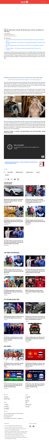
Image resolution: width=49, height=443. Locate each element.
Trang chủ (6, 396)
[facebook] (8, 179)
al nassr (38, 172)
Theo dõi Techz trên (8, 36)
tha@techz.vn (20, 418)
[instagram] (11, 179)
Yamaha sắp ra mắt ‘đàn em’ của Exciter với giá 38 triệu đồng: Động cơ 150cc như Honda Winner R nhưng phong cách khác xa (35, 318)
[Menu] (44, 2)
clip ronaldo (10, 172)
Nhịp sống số (6, 218)
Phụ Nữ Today (7, 398)
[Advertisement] (24, 68)
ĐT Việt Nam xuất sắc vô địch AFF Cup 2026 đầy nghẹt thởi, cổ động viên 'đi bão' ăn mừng (13, 365)
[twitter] (5, 179)
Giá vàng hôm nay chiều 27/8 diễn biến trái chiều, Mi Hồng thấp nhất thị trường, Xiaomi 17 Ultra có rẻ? (13, 222)
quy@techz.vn (9, 416)
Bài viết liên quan (7, 38)
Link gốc (5, 169)
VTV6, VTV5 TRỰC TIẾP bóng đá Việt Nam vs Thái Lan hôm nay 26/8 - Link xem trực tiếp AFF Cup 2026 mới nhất (13, 385)
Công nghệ (27, 396)
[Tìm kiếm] (41, 2)
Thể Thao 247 (28, 404)
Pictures (7, 406)
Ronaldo (7, 175)
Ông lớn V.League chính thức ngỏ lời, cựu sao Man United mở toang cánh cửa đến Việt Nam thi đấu (35, 222)
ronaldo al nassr (29, 172)
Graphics (7, 408)
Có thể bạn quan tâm (11, 299)
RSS (26, 402)
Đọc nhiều (7, 346)
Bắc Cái (8, 33)
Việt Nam (27, 218)
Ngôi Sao (27, 400)
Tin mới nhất (8, 183)
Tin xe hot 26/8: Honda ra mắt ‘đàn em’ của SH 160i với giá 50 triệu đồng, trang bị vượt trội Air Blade (34, 339)
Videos (6, 404)
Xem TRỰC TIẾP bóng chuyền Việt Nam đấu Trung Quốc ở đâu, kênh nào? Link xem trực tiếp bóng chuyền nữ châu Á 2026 (13, 242)
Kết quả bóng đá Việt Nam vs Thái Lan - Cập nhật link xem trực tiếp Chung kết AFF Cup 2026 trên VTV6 (35, 365)
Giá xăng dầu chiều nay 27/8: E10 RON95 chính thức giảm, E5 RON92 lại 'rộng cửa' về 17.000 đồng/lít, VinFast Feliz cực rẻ (35, 201)
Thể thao (5, 28)
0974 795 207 (14, 418)
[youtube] (15, 179)
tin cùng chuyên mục (12, 253)
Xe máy (26, 315)
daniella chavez (19, 172)
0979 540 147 (11, 415)
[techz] (24, 1)
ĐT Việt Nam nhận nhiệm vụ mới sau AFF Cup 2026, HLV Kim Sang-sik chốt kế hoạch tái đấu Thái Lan (13, 292)
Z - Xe (26, 398)
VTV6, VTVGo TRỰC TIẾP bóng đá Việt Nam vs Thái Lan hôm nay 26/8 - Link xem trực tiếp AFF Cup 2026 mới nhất (35, 385)
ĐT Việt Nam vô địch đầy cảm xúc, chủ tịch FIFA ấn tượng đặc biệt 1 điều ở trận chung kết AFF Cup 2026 (13, 339)
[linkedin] (18, 179)
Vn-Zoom (27, 406)
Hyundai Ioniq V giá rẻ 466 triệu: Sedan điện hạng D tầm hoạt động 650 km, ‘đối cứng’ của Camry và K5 (13, 201)
